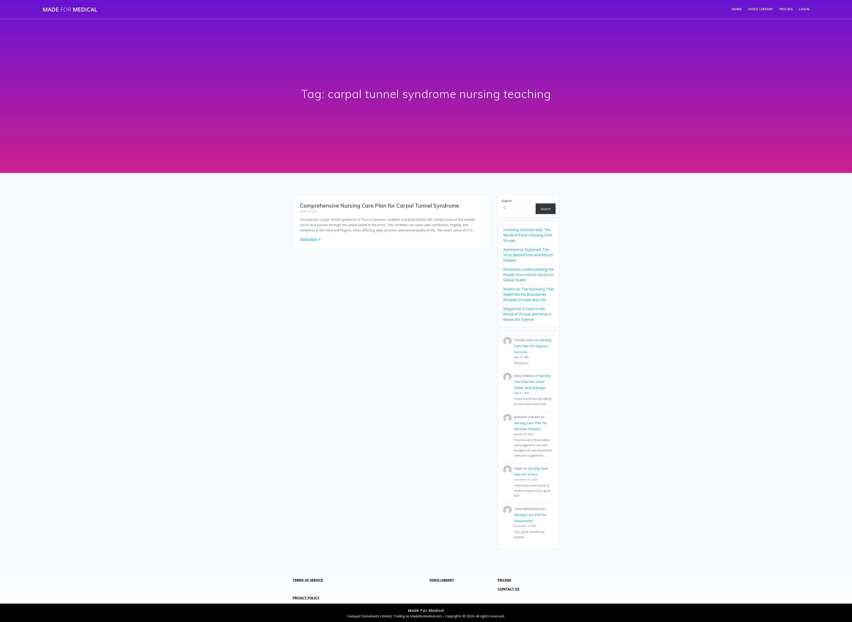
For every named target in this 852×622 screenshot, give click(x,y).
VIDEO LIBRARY (760, 9)
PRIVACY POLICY (306, 597)
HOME (737, 9)
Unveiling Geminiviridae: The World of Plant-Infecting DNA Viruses (527, 235)
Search (506, 201)
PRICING (786, 9)
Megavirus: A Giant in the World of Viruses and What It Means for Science (527, 314)
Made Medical (70, 9)
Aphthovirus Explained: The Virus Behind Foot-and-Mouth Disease (528, 255)
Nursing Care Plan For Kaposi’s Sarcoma (532, 346)
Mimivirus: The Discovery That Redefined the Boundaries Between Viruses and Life (528, 294)
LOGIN (804, 9)
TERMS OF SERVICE (308, 580)
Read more (308, 239)
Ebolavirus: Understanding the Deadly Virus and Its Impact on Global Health (528, 274)
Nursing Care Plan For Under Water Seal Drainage (532, 381)
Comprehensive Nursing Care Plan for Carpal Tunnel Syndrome (379, 205)
